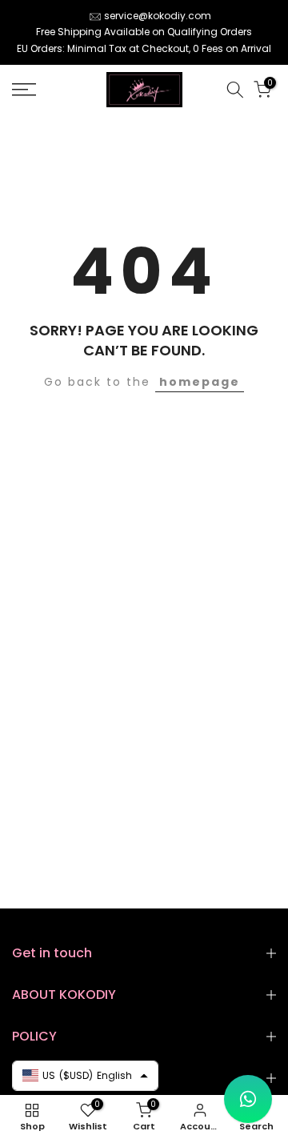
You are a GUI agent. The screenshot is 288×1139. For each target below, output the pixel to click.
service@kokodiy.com (157, 15)
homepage (199, 382)
